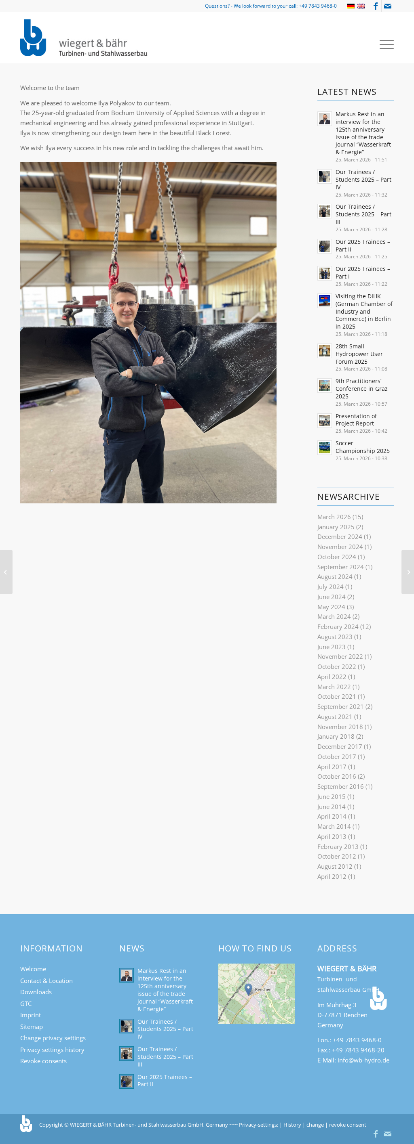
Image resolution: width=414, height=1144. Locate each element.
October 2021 (336, 696)
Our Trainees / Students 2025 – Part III (363, 214)
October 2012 (336, 856)
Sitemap (31, 1026)
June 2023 (331, 647)
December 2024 (339, 536)
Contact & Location (46, 980)
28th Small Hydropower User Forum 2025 (359, 353)
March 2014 (334, 826)
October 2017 (336, 756)
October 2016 (336, 776)
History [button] (292, 1124)
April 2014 (331, 816)
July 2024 (330, 586)
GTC (26, 1003)
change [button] (315, 1124)
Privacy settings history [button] (52, 1050)
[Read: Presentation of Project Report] (324, 420)
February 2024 (338, 626)
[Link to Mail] (388, 6)
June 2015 (331, 796)
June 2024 (331, 597)
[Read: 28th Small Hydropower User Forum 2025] (324, 351)
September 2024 (340, 567)
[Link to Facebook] (375, 6)
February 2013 (338, 846)
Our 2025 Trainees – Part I (363, 272)
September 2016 (340, 786)
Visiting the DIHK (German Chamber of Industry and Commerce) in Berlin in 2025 (364, 311)
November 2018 (340, 727)
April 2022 (331, 677)
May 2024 (331, 607)
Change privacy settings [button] (53, 1038)
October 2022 (336, 666)
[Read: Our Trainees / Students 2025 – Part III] (324, 211)
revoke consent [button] (347, 1124)
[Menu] (384, 43)
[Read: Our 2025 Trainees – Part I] (324, 273)
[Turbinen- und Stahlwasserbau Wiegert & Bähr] (84, 37)
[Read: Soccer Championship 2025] (324, 447)
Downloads (36, 992)
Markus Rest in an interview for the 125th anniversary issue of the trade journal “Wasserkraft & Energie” (363, 133)
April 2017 (331, 767)
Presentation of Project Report (356, 419)
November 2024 (340, 547)
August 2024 (335, 576)
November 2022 (340, 656)
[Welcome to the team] (407, 572)
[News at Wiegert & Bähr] (6, 572)
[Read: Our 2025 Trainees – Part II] (324, 246)
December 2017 (339, 746)
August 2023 (335, 637)
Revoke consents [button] (43, 1061)
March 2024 (334, 616)
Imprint (30, 1015)
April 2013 (331, 836)
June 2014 (331, 806)
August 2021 (335, 716)
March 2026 (334, 517)
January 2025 (336, 527)
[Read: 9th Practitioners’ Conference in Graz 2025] (324, 385)
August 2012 (335, 866)
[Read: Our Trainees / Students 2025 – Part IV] (324, 176)
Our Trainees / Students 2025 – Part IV (363, 179)
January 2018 (336, 736)
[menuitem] (384, 43)
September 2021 (340, 706)
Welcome (33, 969)
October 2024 (336, 557)
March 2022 (334, 687)
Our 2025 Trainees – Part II (363, 245)
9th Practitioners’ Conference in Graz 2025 (362, 388)
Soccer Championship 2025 (363, 447)
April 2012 (331, 876)
